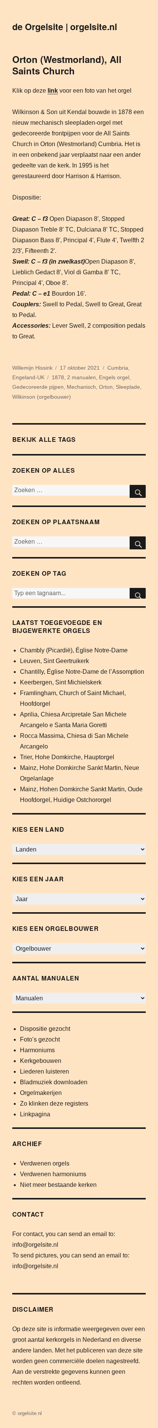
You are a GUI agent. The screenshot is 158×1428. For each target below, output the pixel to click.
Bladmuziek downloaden (53, 1082)
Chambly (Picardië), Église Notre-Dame (74, 650)
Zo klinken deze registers (54, 1103)
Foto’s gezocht (40, 1039)
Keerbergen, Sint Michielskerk (61, 682)
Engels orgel (114, 377)
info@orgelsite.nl (35, 1244)
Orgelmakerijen (41, 1093)
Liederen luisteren (44, 1071)
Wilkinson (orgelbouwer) (41, 397)
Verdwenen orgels (44, 1163)
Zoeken (138, 593)
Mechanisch (81, 387)
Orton (106, 387)
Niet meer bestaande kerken (58, 1185)
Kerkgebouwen (40, 1061)
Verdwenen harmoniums (53, 1174)
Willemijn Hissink (32, 368)
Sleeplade (128, 387)
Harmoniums (37, 1050)
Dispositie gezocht (45, 1029)
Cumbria (117, 368)
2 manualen (81, 377)
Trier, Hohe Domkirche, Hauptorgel (67, 757)
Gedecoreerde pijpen (38, 387)
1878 (58, 377)
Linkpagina (35, 1114)
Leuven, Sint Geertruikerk (54, 661)
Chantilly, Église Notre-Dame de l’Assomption (82, 671)
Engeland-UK (28, 377)
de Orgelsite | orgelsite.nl (64, 26)
